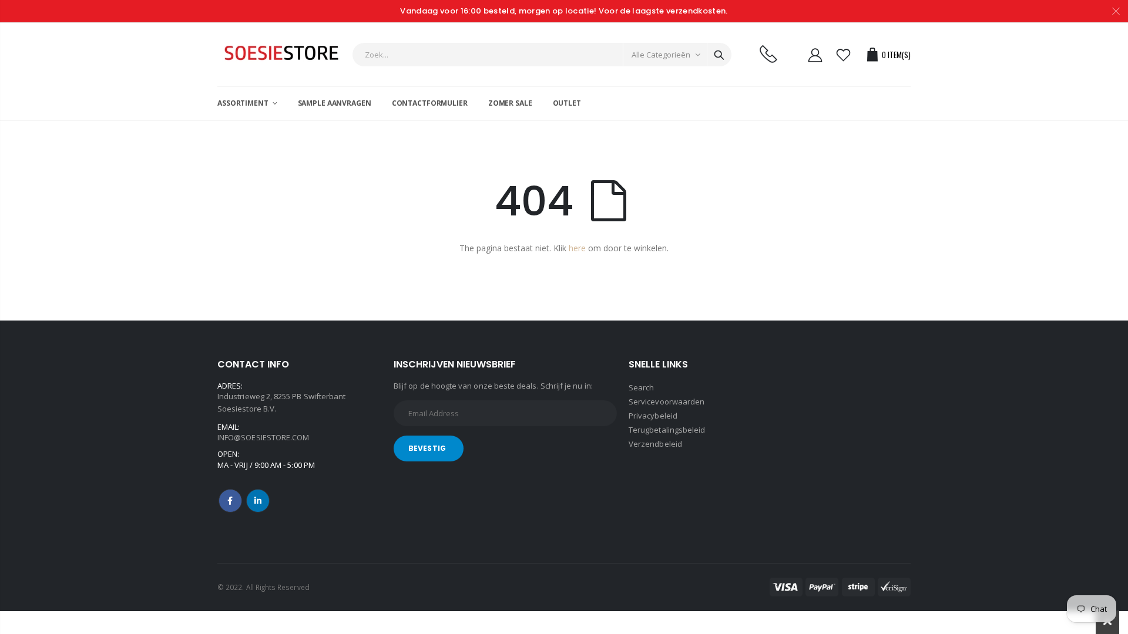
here (577, 248)
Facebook (230, 500)
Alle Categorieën (661, 54)
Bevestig (427, 448)
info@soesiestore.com (263, 437)
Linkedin (258, 500)
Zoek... (719, 54)
